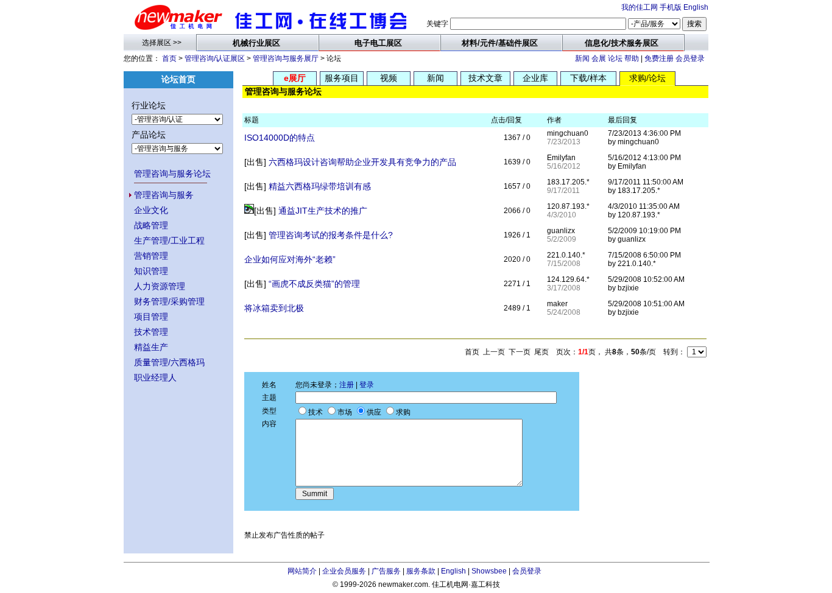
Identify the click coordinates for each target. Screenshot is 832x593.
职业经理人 (155, 377)
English (695, 7)
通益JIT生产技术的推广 (322, 211)
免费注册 (659, 58)
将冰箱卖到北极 (274, 308)
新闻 (582, 58)
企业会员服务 (344, 571)
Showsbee (489, 571)
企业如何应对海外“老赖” (290, 259)
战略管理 (151, 225)
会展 (598, 58)
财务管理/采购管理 (169, 301)
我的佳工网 (639, 7)
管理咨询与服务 (164, 195)
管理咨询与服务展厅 (286, 58)
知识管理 (151, 271)
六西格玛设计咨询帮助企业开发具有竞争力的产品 (362, 162)
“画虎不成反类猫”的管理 (314, 284)
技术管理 (151, 332)
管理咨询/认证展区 (215, 58)
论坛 (615, 58)
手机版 (671, 7)
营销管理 (151, 256)
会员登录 (690, 58)
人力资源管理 (159, 286)
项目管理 (151, 316)
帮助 (631, 58)
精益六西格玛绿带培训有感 (320, 186)
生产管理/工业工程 (169, 240)
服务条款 (420, 571)
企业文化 (151, 210)
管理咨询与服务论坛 (172, 173)
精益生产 (151, 347)
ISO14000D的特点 (279, 137)
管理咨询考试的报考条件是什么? (331, 235)
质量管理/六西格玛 (169, 362)
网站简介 (302, 571)
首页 (169, 58)
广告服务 (386, 571)
